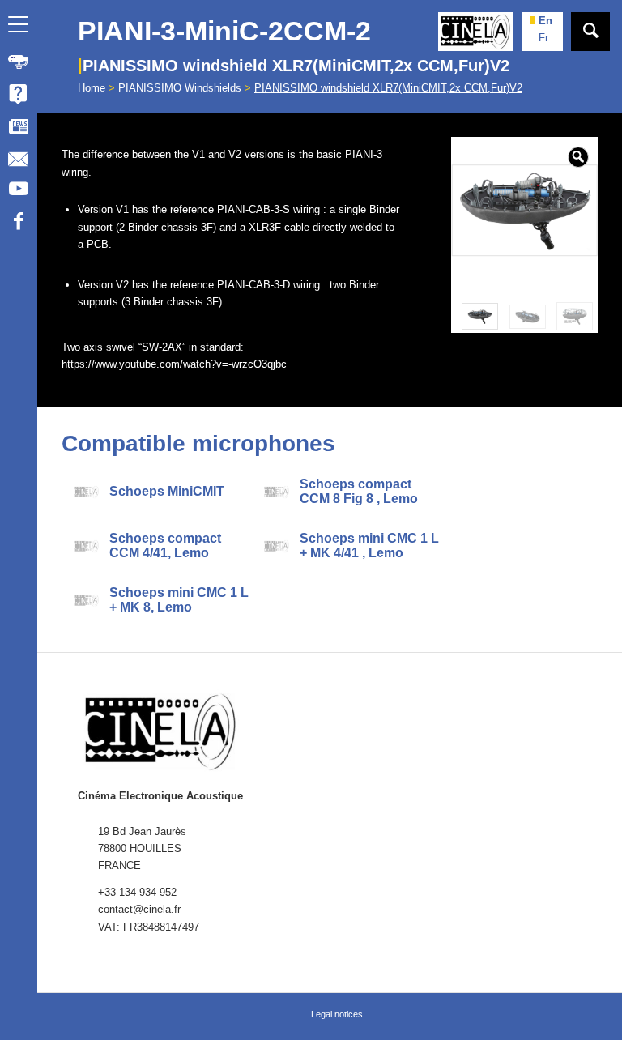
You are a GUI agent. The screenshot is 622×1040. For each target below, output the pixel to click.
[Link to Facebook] (18, 223)
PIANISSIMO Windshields (179, 88)
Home (91, 88)
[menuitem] (18, 61)
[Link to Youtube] (18, 191)
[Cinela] (475, 31)
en (545, 21)
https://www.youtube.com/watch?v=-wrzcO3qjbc (174, 364)
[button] (578, 157)
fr (543, 38)
